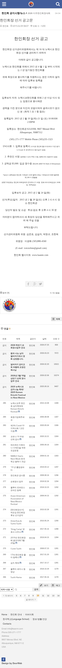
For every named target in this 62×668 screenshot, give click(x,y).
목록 (58, 319)
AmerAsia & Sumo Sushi (16, 522)
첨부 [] (5, 292)
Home (4, 614)
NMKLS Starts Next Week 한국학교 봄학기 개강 (18, 459)
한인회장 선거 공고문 (16, 20)
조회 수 (56, 338)
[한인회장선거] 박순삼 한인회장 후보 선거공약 (18, 512)
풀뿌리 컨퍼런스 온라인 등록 (18, 489)
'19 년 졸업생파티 (17, 468)
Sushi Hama (16, 577)
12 (48, 596)
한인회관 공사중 (18, 475)
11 (43, 596)
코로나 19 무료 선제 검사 (17, 438)
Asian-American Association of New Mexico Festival (18, 499)
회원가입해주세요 (17, 418)
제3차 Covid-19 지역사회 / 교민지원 (17, 428)
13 (53, 596)
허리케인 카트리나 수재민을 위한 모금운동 (18, 448)
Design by (12, 663)
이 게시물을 (55, 293)
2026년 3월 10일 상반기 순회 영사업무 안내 (18, 378)
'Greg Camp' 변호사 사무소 (18, 530)
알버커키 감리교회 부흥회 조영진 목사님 (18, 367)
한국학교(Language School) (16, 619)
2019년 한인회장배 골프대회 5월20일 (18, 540)
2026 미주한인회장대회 (39, 13)
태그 (58, 585)
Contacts (7, 623)
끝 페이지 (30, 600)
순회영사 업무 (17, 481)
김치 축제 (15, 563)
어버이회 (29, 614)
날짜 (44, 338)
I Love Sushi (16, 548)
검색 (36, 589)
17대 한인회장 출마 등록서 (18, 556)
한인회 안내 (16, 614)
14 (58, 596)
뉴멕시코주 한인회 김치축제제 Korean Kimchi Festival (18, 407)
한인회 (5, 26)
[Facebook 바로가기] (3, 659)
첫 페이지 (9, 596)
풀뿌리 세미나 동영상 (18, 570)
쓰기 (46, 585)
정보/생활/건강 (40, 619)
